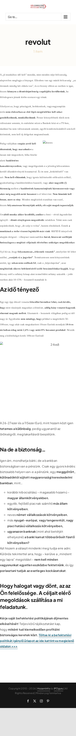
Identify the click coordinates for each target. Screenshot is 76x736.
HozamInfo (43, 688)
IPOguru (58, 688)
